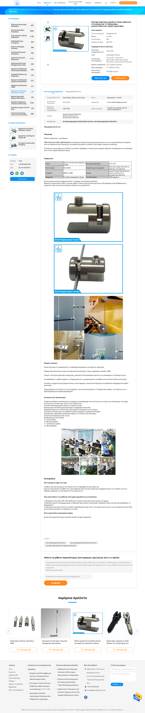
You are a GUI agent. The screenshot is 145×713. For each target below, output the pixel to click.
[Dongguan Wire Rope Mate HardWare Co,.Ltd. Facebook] (85, 697)
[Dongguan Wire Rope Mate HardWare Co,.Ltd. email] (12, 173)
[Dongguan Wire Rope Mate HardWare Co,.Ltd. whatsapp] (17, 173)
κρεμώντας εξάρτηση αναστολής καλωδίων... (22, 69)
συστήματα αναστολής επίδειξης (26, 144)
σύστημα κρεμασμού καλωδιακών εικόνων (83, 543)
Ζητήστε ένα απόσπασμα (128, 3)
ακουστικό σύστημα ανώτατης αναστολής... (22, 114)
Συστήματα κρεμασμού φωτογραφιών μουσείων (61, 545)
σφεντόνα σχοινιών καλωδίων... (22, 58)
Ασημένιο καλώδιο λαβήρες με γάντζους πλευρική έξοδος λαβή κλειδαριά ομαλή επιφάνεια (40, 676)
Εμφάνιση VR (13, 675)
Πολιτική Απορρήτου (16, 690)
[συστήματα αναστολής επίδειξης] (13, 145)
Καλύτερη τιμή (100, 78)
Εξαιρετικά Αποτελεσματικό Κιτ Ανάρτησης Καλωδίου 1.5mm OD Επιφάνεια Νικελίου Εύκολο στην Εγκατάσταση (68, 682)
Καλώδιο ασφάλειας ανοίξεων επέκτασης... (22, 103)
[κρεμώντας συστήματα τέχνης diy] (13, 137)
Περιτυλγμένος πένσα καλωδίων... (22, 36)
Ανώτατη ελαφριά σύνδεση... (22, 47)
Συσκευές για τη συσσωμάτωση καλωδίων (39, 667)
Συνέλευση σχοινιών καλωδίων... (22, 53)
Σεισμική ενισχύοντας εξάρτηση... (22, 75)
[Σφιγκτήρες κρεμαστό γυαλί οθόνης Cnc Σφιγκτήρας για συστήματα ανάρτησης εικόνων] (120, 623)
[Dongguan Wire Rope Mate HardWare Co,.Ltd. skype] (22, 173)
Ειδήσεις (12, 681)
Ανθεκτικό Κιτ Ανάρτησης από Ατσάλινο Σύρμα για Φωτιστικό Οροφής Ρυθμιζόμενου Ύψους (69, 692)
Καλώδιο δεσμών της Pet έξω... (22, 108)
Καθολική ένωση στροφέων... (22, 42)
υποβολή (55, 583)
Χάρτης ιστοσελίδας (16, 684)
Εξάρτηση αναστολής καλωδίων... (22, 25)
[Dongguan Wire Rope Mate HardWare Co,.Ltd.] (17, 3)
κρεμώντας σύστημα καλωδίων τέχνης (25, 129)
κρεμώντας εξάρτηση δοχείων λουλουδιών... (22, 80)
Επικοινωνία (22, 179)
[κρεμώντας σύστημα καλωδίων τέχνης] (13, 130)
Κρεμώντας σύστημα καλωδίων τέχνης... (22, 91)
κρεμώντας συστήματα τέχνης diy (26, 136)
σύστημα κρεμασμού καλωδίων (55, 543)
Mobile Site (12, 687)
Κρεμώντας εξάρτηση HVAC (22, 86)
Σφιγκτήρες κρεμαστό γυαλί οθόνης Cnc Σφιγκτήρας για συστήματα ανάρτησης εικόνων (118, 643)
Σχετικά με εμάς (14, 678)
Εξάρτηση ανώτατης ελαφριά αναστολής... (22, 64)
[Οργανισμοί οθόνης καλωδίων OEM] (24, 623)
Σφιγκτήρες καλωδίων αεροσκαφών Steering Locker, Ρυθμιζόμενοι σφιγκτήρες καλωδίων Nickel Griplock (40, 696)
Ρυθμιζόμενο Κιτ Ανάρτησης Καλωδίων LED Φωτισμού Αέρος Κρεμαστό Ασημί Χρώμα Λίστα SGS (68, 672)
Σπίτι (11, 669)
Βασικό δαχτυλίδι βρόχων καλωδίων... (22, 97)
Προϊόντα (12, 672)
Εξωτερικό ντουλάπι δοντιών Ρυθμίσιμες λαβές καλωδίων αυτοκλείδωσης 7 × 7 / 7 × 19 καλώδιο (40, 686)
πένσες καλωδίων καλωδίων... (22, 31)
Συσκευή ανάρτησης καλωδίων (67, 665)
